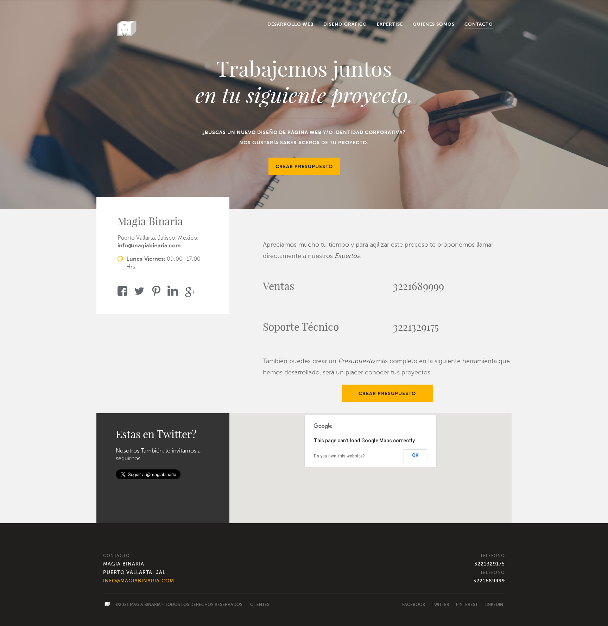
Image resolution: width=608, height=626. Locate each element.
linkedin (493, 604)
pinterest (467, 604)
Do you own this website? (339, 456)
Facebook (413, 604)
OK (415, 455)
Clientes (260, 604)
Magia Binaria (145, 604)
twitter (440, 604)
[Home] (127, 28)
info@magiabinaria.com (149, 245)
